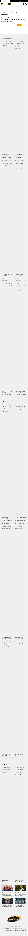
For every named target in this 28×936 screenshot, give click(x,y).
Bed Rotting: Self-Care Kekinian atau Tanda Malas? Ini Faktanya (20, 756)
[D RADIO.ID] (9, 4)
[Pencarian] (26, 4)
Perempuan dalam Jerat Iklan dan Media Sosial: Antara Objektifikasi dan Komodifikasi (20, 637)
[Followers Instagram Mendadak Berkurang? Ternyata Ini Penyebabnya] (20, 460)
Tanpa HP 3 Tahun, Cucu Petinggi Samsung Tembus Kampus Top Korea (7, 756)
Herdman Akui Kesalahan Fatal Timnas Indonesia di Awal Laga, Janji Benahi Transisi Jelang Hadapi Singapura (20, 274)
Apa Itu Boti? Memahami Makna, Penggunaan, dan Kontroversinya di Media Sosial (7, 519)
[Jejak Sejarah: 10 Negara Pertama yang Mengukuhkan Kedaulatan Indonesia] (7, 97)
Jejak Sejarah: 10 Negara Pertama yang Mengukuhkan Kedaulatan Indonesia (7, 156)
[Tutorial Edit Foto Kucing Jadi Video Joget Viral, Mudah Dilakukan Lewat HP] (7, 578)
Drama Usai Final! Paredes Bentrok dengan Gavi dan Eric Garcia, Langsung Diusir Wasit (20, 882)
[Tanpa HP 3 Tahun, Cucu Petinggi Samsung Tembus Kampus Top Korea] (7, 697)
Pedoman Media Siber (14, 926)
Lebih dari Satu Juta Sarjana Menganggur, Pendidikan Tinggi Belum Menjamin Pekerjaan (20, 156)
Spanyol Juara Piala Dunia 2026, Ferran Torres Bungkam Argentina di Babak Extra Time (7, 894)
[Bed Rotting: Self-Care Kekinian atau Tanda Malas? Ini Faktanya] (20, 697)
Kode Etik (7, 925)
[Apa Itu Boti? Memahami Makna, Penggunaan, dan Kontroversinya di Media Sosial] (7, 460)
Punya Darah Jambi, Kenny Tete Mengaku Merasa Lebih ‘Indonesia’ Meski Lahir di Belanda (20, 894)
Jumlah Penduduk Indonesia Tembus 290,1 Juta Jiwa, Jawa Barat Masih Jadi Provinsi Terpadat (7, 274)
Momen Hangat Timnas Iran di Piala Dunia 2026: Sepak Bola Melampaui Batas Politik (20, 907)
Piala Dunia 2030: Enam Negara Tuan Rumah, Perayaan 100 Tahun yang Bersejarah (7, 907)
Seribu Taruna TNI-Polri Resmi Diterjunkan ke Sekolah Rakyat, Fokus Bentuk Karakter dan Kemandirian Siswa (7, 393)
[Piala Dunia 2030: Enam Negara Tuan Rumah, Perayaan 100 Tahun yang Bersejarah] (7, 901)
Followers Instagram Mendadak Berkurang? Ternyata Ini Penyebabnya (20, 519)
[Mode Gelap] (23, 4)
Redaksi (14, 925)
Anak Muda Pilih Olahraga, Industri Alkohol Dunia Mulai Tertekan (7, 882)
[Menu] (2, 4)
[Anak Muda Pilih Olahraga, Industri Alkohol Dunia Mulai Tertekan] (7, 823)
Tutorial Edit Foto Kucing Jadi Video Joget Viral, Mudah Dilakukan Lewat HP (7, 637)
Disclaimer (20, 925)
